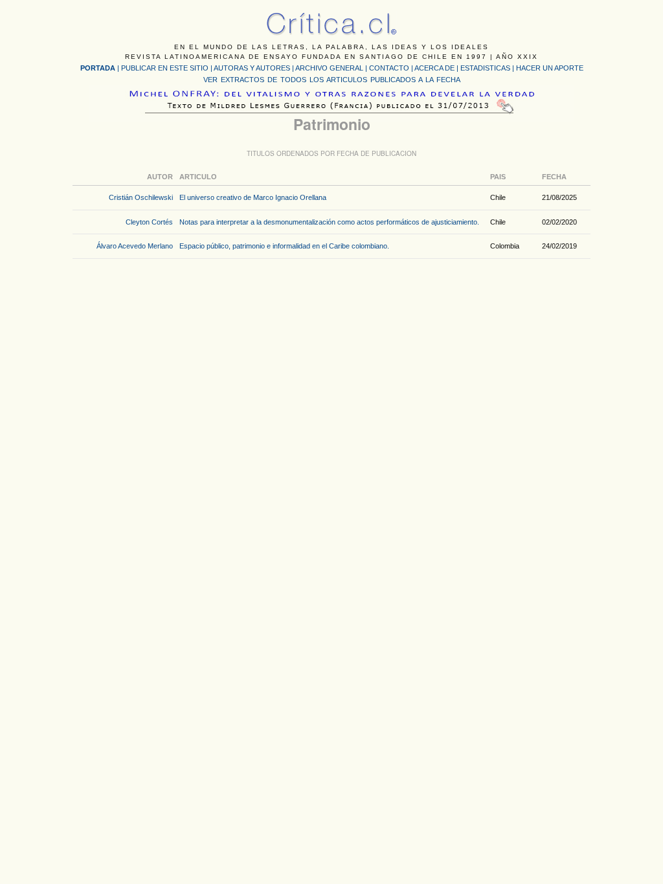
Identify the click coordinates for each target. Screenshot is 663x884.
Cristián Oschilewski (141, 197)
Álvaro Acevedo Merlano (134, 246)
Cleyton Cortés (149, 222)
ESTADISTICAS (485, 68)
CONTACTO (389, 68)
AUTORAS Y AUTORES (252, 68)
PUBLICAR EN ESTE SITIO (164, 68)
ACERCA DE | (437, 68)
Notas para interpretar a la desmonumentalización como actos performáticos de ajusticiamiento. (329, 222)
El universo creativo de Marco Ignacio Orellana (252, 197)
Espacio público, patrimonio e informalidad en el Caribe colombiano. (284, 246)
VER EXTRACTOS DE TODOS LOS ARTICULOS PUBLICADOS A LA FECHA (331, 79)
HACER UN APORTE (549, 68)
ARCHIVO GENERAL (329, 68)
